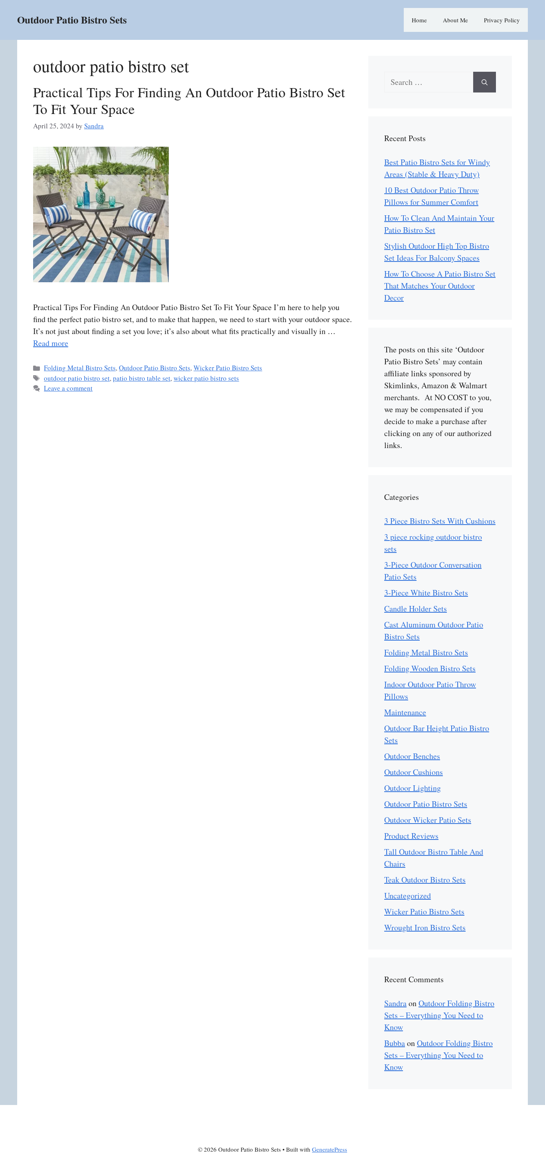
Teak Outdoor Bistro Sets (425, 879)
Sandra (395, 1003)
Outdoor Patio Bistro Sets (72, 19)
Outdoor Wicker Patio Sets (427, 819)
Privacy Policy (502, 20)
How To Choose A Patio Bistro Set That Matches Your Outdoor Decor (440, 285)
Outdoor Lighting (412, 788)
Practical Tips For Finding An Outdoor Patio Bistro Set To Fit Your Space (189, 100)
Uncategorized (407, 895)
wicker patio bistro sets (206, 378)
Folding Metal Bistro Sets (80, 367)
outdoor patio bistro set (77, 378)
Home (419, 20)
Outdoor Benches (412, 756)
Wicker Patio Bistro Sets (228, 367)
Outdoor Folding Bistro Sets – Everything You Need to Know (439, 1015)
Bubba (394, 1043)
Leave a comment (68, 388)
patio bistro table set (141, 378)
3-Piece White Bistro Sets (426, 592)
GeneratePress (329, 1149)
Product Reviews (411, 835)
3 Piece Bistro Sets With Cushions (440, 520)
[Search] (484, 82)
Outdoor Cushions (413, 772)
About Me (455, 20)
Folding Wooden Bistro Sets (430, 668)
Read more (50, 343)
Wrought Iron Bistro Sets (425, 927)
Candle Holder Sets (415, 608)
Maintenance (405, 712)
